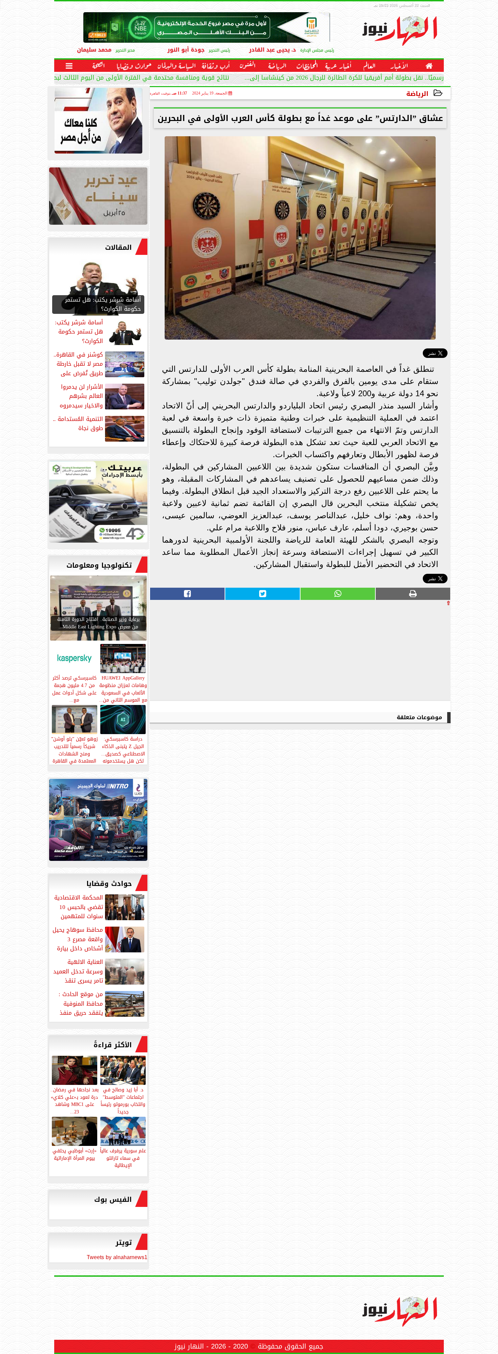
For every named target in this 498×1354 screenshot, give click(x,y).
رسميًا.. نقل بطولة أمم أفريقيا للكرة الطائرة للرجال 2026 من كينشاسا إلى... (344, 78)
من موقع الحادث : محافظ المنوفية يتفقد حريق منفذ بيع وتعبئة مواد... (102, 1003)
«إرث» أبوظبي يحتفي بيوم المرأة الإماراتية (75, 1154)
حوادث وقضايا (109, 883)
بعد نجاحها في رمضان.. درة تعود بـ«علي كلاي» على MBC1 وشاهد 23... (74, 1100)
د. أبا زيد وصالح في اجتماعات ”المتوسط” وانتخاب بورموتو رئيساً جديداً (123, 1100)
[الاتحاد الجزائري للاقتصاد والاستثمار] (98, 197)
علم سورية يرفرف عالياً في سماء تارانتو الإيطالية (123, 1157)
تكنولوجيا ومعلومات (99, 565)
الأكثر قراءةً (113, 1045)
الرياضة (417, 93)
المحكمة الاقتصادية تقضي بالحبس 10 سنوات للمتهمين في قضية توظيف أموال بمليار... (100, 907)
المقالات (118, 247)
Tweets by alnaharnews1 (117, 1257)
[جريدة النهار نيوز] (98, 503)
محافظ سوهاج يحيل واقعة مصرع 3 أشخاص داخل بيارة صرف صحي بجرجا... (99, 939)
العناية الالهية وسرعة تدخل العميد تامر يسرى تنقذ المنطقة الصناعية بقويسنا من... (99, 971)
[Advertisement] (400, 653)
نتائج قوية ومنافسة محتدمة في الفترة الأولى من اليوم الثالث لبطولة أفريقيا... (123, 78)
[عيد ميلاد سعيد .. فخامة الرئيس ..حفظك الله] (98, 122)
